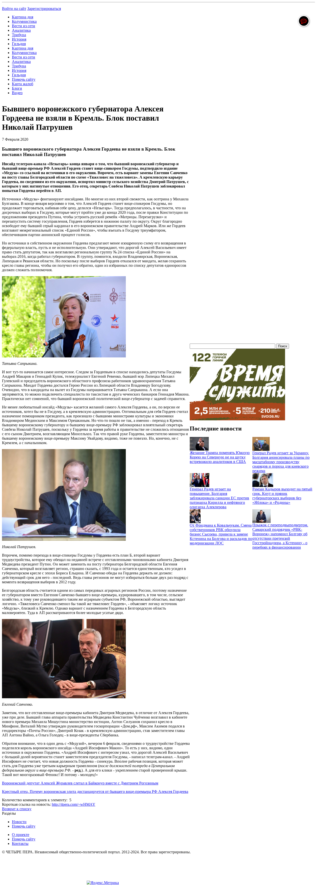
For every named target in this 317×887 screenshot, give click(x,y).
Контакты (20, 843)
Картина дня (22, 17)
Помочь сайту (23, 79)
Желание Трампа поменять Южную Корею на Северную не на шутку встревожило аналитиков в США (220, 457)
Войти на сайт (14, 8)
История (19, 39)
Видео (17, 93)
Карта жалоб (22, 84)
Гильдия (19, 44)
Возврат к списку (16, 809)
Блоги (17, 88)
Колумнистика (24, 21)
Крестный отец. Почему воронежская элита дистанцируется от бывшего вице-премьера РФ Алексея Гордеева (95, 791)
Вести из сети (23, 26)
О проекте (20, 835)
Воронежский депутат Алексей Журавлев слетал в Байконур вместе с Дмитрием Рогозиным (80, 783)
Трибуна (19, 35)
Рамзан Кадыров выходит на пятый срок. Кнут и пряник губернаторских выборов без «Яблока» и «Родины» (282, 496)
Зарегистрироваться (44, 8)
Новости (19, 822)
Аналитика (21, 30)
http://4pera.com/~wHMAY (73, 804)
